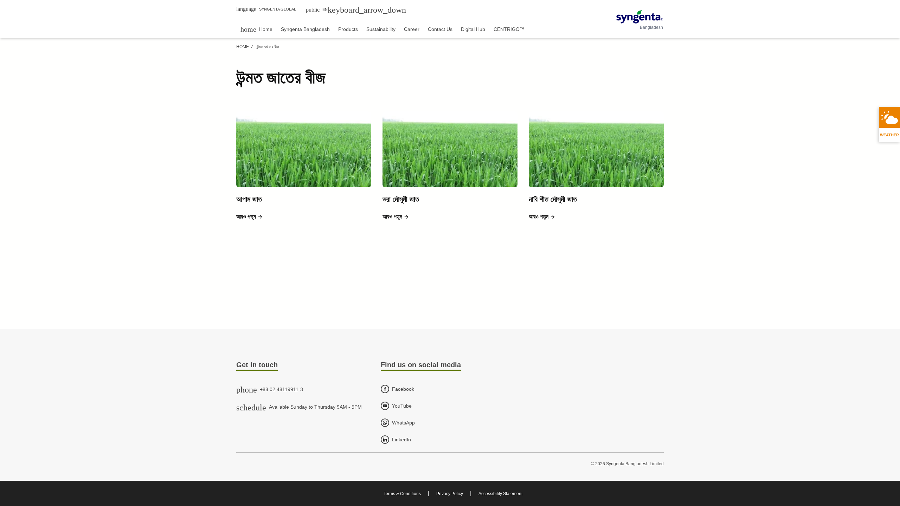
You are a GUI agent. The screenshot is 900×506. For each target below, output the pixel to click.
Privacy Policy (449, 493)
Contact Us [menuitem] (440, 29)
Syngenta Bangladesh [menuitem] (305, 29)
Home (242, 46)
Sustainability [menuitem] (381, 29)
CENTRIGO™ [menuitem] (509, 29)
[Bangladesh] (639, 17)
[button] (249, 217)
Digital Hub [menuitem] (473, 29)
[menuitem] (256, 29)
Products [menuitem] (348, 29)
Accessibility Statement (500, 493)
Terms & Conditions (402, 493)
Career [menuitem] (411, 29)
